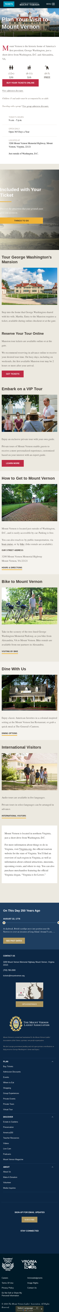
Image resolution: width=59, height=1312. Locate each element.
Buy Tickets (8, 1066)
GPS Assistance (29, 1004)
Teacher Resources (11, 1138)
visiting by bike (10, 651)
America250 (8, 1133)
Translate (30, 1310)
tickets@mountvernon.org (13, 976)
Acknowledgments (35, 1278)
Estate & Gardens (10, 1122)
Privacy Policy (8, 1288)
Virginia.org (25, 849)
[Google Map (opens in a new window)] (29, 990)
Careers (5, 1278)
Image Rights (32, 1283)
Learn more (12, 463)
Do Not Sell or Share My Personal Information (12, 1294)
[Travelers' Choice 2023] (11, 1264)
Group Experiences (11, 1093)
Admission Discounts (12, 1072)
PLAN (5, 1062)
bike (22, 544)
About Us (7, 1172)
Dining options (9, 733)
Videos (6, 1143)
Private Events (9, 1099)
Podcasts (7, 1154)
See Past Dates (14, 941)
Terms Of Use (7, 1283)
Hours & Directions (12, 568)
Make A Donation (10, 1177)
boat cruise (7, 544)
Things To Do (21, 221)
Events (6, 1077)
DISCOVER (8, 1117)
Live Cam (7, 1149)
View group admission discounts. (35, 106)
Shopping (7, 1088)
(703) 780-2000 (9, 970)
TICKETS (9, 4)
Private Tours (8, 1104)
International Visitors (14, 816)
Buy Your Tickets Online (20, 83)
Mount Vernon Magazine (13, 1159)
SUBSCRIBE (29, 1220)
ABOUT (6, 1167)
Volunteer (7, 1182)
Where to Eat (8, 1082)
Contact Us (32, 1288)
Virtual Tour (8, 1109)
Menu (48, 4)
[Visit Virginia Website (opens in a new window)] (29, 1264)
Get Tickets (12, 374)
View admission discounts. (12, 90)
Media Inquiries (9, 1188)
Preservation (8, 1127)
